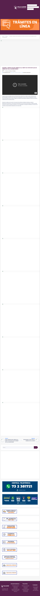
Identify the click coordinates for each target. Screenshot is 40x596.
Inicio (3, 36)
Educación (16, 72)
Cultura (14, 72)
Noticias (7, 36)
